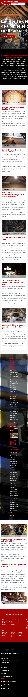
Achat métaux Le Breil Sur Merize (21, 633)
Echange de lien (5, 670)
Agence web (4, 667)
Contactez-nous (15, 660)
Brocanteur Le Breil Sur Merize (21, 621)
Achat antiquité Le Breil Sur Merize (13, 633)
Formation (3, 673)
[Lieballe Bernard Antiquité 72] (10, 651)
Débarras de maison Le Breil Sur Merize (5, 633)
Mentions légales (5, 660)
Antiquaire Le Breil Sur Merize (14, 622)
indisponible (6, 681)
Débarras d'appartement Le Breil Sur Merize (6, 622)
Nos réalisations (8, 36)
